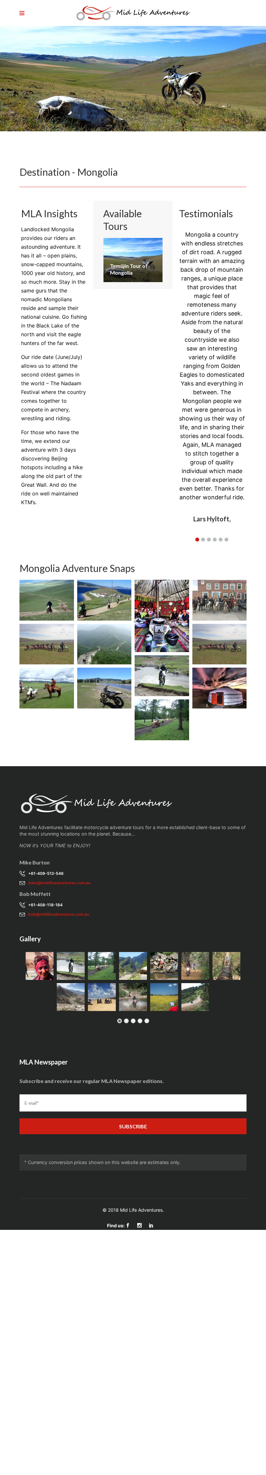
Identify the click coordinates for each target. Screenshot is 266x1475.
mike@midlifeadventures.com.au (59, 882)
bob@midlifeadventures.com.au (58, 914)
